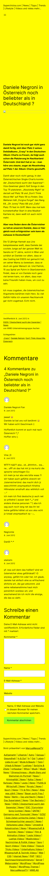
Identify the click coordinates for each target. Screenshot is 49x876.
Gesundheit (10, 758)
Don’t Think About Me (35, 338)
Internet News (20, 856)
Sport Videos (12, 845)
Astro (31, 754)
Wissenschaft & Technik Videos (20, 852)
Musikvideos (32, 838)
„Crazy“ (6, 338)
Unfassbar (16, 768)
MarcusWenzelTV (34, 748)
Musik (35, 768)
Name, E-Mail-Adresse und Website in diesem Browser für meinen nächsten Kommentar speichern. (25, 709)
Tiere (40, 762)
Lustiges (27, 765)
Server (39, 859)
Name (8, 668)
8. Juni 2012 (9, 458)
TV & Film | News (29, 789)
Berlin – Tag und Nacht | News (27, 796)
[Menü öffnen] (5, 15)
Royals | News (34, 786)
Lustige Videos (16, 838)
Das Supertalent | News (16, 800)
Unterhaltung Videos (31, 849)
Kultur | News (34, 779)
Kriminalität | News (16, 779)
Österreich (8, 341)
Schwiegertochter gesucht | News (24, 821)
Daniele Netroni (17, 338)
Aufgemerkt (10, 754)
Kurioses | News (11, 782)
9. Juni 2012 (9, 410)
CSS (9, 856)
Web (41, 852)
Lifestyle (22, 754)
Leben (40, 758)
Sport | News (11, 789)
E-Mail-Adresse (13, 680)
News (36, 776)
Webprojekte (11, 863)
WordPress (25, 863)
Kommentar (10, 636)
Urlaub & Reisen (13, 765)
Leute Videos (34, 835)
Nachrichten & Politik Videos (20, 842)
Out (33, 758)
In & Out (22, 758)
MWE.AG (34, 870)
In (29, 758)
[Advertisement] (24, 54)
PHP (32, 856)
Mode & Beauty (27, 762)
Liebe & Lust (11, 762)
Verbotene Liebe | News (18, 824)
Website (8, 693)
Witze (27, 768)
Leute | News (28, 782)
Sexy (39, 842)
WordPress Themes (29, 866)
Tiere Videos (27, 845)
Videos (29, 831)
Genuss (40, 754)
